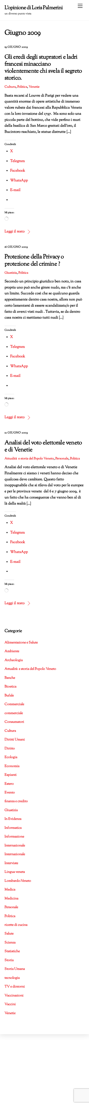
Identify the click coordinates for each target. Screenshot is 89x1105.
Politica (22, 86)
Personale (61, 458)
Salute (9, 933)
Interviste (11, 863)
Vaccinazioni (14, 995)
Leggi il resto (15, 231)
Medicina (11, 898)
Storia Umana (15, 969)
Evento (10, 792)
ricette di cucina (16, 925)
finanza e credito (16, 801)
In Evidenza (13, 819)
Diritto (10, 748)
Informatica (13, 827)
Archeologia (14, 660)
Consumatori (14, 722)
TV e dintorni (15, 986)
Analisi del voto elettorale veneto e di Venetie (43, 446)
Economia (12, 766)
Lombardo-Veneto (18, 880)
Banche (10, 677)
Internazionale (15, 845)
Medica (10, 889)
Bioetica (10, 686)
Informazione (14, 836)
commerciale (14, 713)
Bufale (9, 695)
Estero (9, 783)
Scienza (10, 942)
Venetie (34, 86)
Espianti (11, 775)
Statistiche (12, 951)
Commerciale (14, 704)
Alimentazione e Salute (21, 642)
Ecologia (11, 757)
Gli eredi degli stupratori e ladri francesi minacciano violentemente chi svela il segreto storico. (43, 68)
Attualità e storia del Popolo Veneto (29, 458)
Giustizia (11, 272)
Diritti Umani (15, 739)
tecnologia (12, 978)
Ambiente (12, 651)
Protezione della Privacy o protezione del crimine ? (34, 260)
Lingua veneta (15, 872)
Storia (9, 960)
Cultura (10, 86)
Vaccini (10, 1004)
